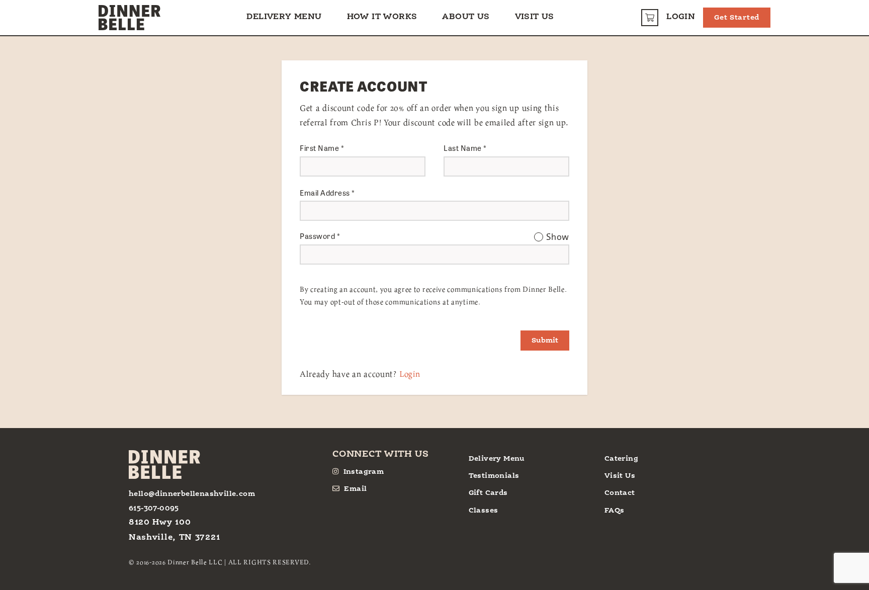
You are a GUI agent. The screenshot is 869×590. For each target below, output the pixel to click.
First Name (322, 147)
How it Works (382, 17)
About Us (465, 17)
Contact (619, 492)
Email (355, 488)
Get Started (736, 17)
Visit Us (534, 17)
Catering (621, 458)
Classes (483, 510)
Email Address (327, 192)
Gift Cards (488, 492)
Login (680, 17)
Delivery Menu (283, 17)
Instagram (363, 471)
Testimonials (494, 475)
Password (320, 235)
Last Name (465, 147)
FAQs (614, 510)
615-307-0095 (154, 508)
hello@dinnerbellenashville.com (192, 493)
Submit (545, 340)
